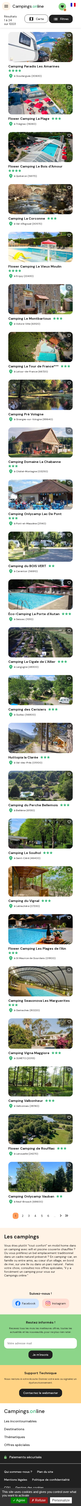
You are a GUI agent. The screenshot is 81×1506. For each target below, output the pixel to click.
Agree (20, 1500)
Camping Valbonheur (25, 1101)
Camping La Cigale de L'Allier (31, 661)
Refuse (40, 1500)
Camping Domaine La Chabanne (34, 462)
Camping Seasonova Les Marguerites (39, 1000)
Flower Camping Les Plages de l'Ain (37, 948)
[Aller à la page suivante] (60, 1215)
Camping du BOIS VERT (27, 566)
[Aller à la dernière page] (66, 1215)
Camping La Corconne (26, 218)
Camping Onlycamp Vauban (31, 1196)
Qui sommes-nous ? (18, 1472)
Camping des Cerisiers (27, 709)
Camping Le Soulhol (24, 853)
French (73, 5)
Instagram (59, 1303)
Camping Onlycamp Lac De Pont (35, 514)
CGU (7, 1487)
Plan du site (45, 1472)
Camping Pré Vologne (26, 414)
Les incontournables (20, 1421)
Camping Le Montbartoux (29, 318)
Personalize (61, 1500)
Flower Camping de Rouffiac (31, 1148)
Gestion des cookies (29, 1487)
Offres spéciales (17, 1445)
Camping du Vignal (23, 901)
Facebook (29, 1303)
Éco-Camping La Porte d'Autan (34, 614)
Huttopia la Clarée (23, 757)
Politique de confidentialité (51, 1480)
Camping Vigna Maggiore (28, 1053)
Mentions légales (15, 1480)
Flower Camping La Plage (28, 118)
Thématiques (14, 1437)
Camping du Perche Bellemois (33, 805)
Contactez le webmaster (40, 1393)
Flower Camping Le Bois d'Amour (35, 166)
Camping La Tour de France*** (33, 366)
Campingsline (28, 6)
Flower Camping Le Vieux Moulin (34, 266)
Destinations (14, 1429)
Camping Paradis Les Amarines (33, 66)
